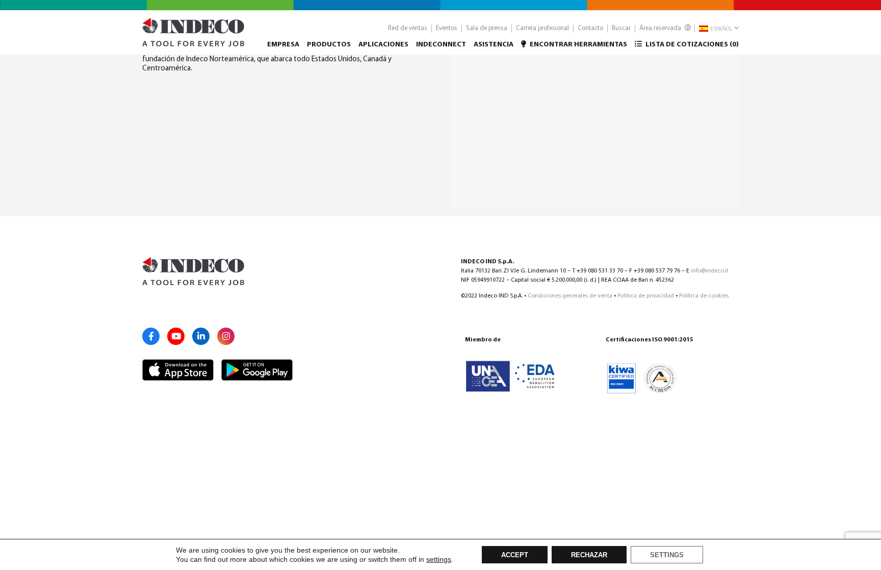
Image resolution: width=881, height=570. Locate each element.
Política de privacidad (645, 296)
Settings (667, 555)
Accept (514, 555)
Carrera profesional (542, 28)
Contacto (590, 28)
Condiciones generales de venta (570, 296)
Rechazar (589, 555)
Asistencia (493, 44)
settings (438, 559)
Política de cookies (704, 296)
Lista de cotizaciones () (691, 44)
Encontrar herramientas (577, 44)
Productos (329, 44)
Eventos (446, 28)
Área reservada (661, 28)
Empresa (283, 44)
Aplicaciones (383, 44)
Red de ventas (407, 28)
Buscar (621, 28)
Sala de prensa (486, 28)
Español (720, 29)
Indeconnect (441, 44)
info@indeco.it (710, 271)
